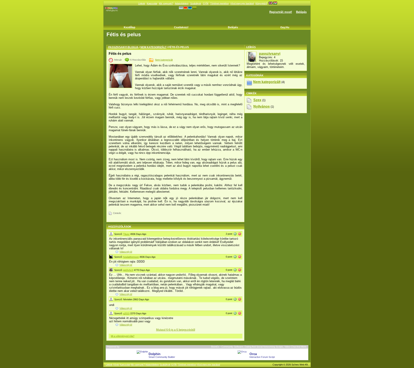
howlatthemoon (131, 257)
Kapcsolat (152, 3)
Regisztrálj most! (280, 12)
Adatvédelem (181, 3)
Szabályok (195, 3)
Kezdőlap (129, 27)
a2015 (126, 313)
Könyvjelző (261, 3)
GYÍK (206, 3)
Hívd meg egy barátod (242, 3)
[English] (271, 3)
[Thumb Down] (239, 233)
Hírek (116, 364)
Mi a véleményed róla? (122, 336)
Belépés (301, 12)
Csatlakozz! (181, 27)
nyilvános (261, 106)
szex (257, 100)
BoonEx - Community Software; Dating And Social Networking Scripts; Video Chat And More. (259, 346)
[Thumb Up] (235, 233)
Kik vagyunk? (166, 3)
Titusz (126, 234)
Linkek (141, 3)
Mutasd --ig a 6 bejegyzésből (175, 329)
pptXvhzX (128, 270)
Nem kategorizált (153, 47)
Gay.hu (284, 27)
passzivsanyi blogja (123, 47)
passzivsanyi (269, 53)
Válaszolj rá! (125, 251)
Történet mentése (219, 3)
